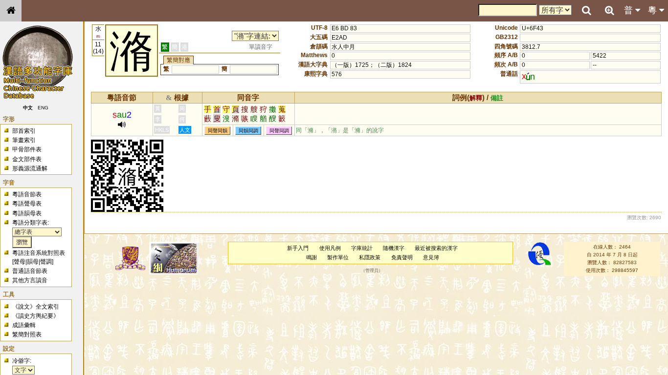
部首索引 (24, 130)
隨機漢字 (393, 248)
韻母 (33, 261)
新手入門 (298, 248)
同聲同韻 (217, 130)
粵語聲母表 (27, 203)
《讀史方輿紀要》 (35, 315)
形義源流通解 (29, 168)
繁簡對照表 (27, 334)
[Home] (11, 10)
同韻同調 (248, 130)
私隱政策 (369, 257)
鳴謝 (311, 257)
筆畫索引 (24, 140)
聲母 (19, 261)
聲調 (46, 261)
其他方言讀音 (29, 280)
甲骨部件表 (27, 149)
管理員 (372, 270)
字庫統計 (362, 248)
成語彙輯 (24, 325)
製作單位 (338, 257)
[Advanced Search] (609, 10)
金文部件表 (27, 159)
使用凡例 (330, 248)
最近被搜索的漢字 (436, 248)
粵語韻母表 (27, 213)
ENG (43, 107)
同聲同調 (279, 130)
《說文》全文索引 (35, 306)
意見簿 (431, 257)
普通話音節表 (29, 271)
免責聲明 (402, 257)
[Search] (586, 10)
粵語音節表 (27, 194)
